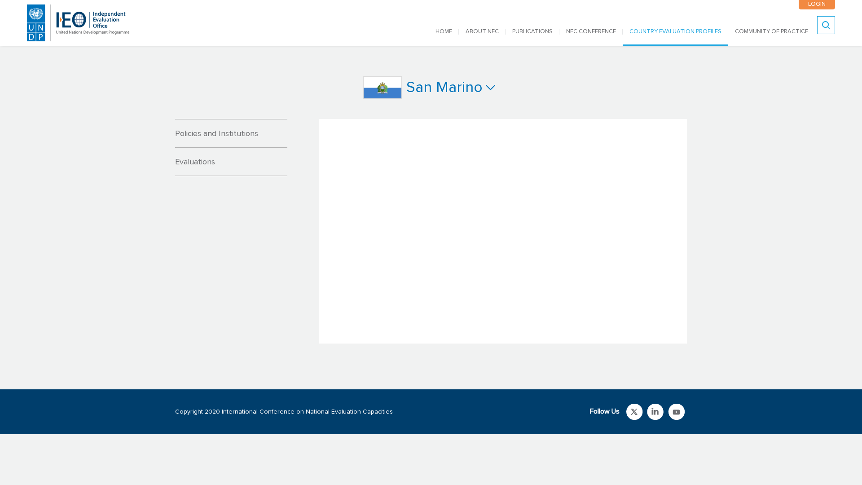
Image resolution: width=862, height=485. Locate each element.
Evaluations (195, 162)
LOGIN (817, 4)
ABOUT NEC (482, 32)
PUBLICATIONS (532, 32)
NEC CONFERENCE (591, 32)
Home (443, 32)
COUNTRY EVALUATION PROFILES (675, 32)
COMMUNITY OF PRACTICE (771, 32)
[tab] (231, 133)
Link (634, 412)
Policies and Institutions (216, 134)
